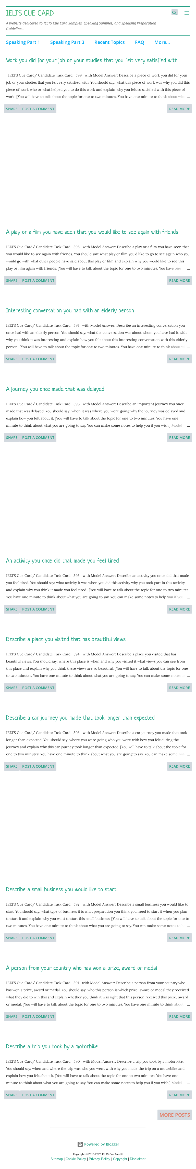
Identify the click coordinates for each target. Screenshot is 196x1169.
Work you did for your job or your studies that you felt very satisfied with (91, 60)
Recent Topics (109, 42)
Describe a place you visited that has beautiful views (66, 639)
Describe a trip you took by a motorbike (52, 1046)
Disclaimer (137, 1159)
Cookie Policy (76, 1159)
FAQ (139, 42)
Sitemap (57, 1159)
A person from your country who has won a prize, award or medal (81, 968)
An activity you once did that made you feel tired (62, 560)
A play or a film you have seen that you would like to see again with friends (92, 232)
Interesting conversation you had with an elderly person (70, 310)
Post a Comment (38, 108)
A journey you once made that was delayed (55, 389)
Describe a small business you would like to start (61, 889)
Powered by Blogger (101, 1144)
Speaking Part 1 (23, 42)
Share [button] (12, 108)
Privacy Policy (99, 1159)
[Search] (175, 12)
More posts (175, 1115)
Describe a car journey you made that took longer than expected (80, 717)
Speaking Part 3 (67, 42)
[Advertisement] (98, 170)
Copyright (120, 1159)
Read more (179, 108)
